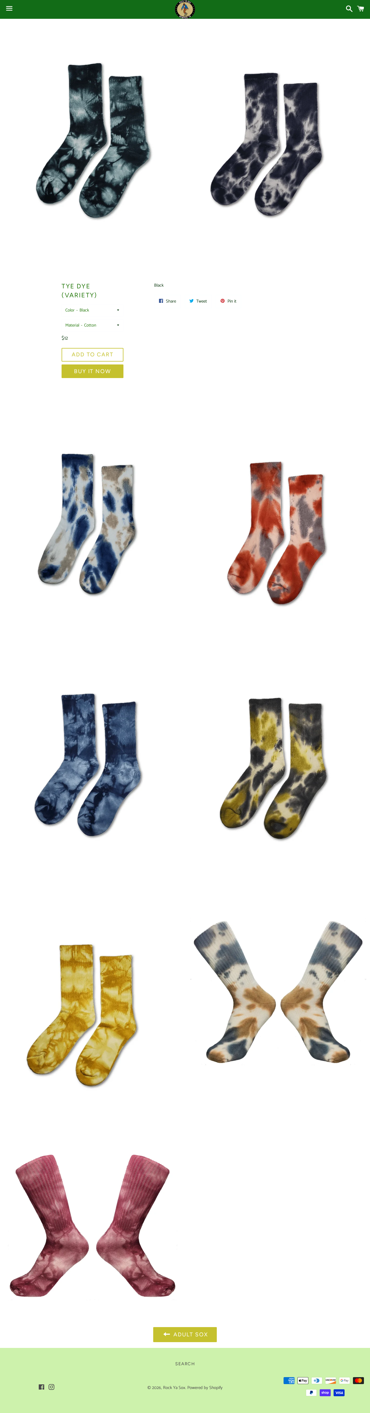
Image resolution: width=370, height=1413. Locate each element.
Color (70, 310)
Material (72, 325)
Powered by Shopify (205, 1387)
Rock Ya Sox (174, 1387)
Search (185, 1363)
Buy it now (92, 371)
